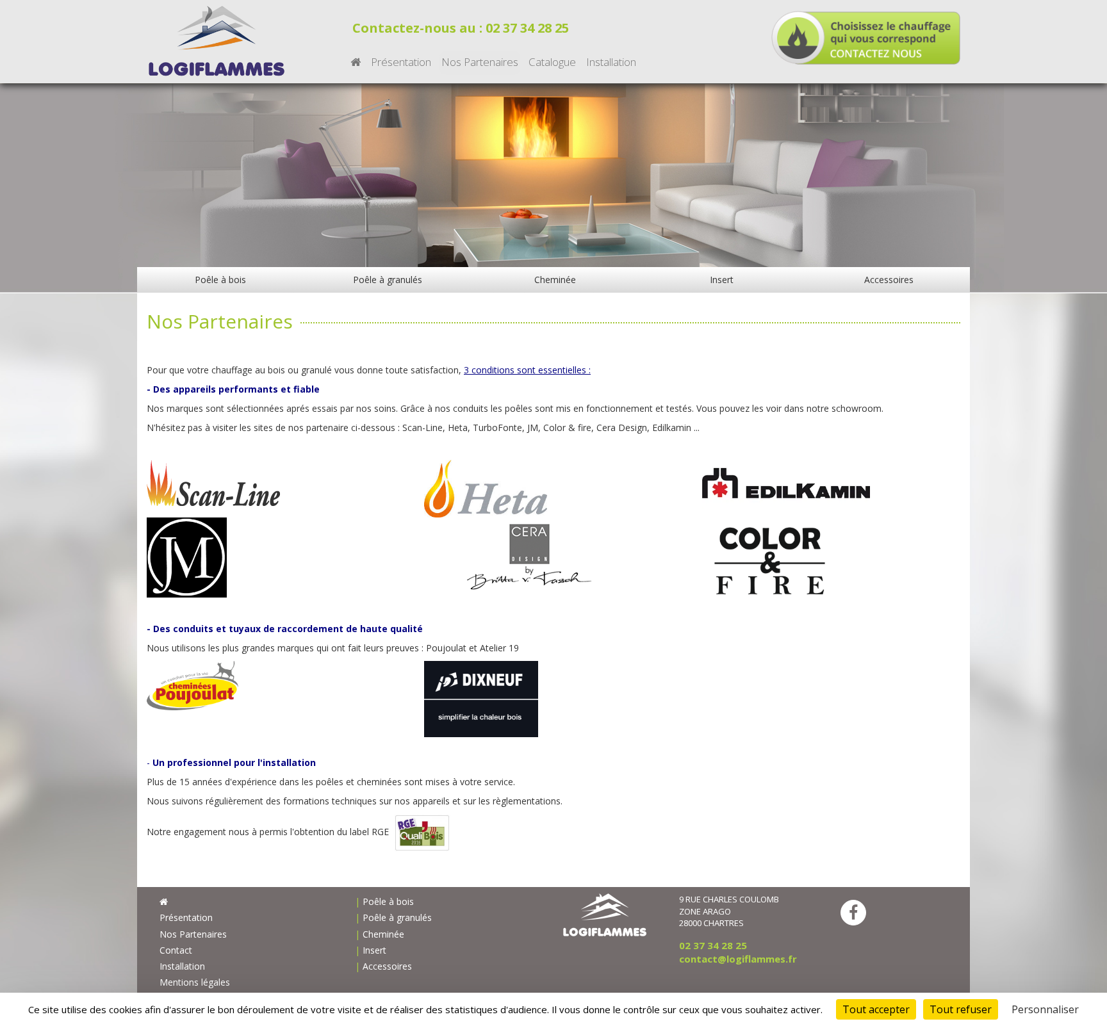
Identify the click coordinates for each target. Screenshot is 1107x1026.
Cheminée (555, 279)
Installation (611, 61)
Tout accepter (876, 1009)
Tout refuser (961, 1009)
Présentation (401, 61)
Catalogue (552, 61)
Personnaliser (1045, 1009)
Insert (722, 279)
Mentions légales (195, 982)
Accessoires (889, 279)
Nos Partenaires (479, 61)
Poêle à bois (220, 279)
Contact (176, 950)
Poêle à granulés (387, 279)
